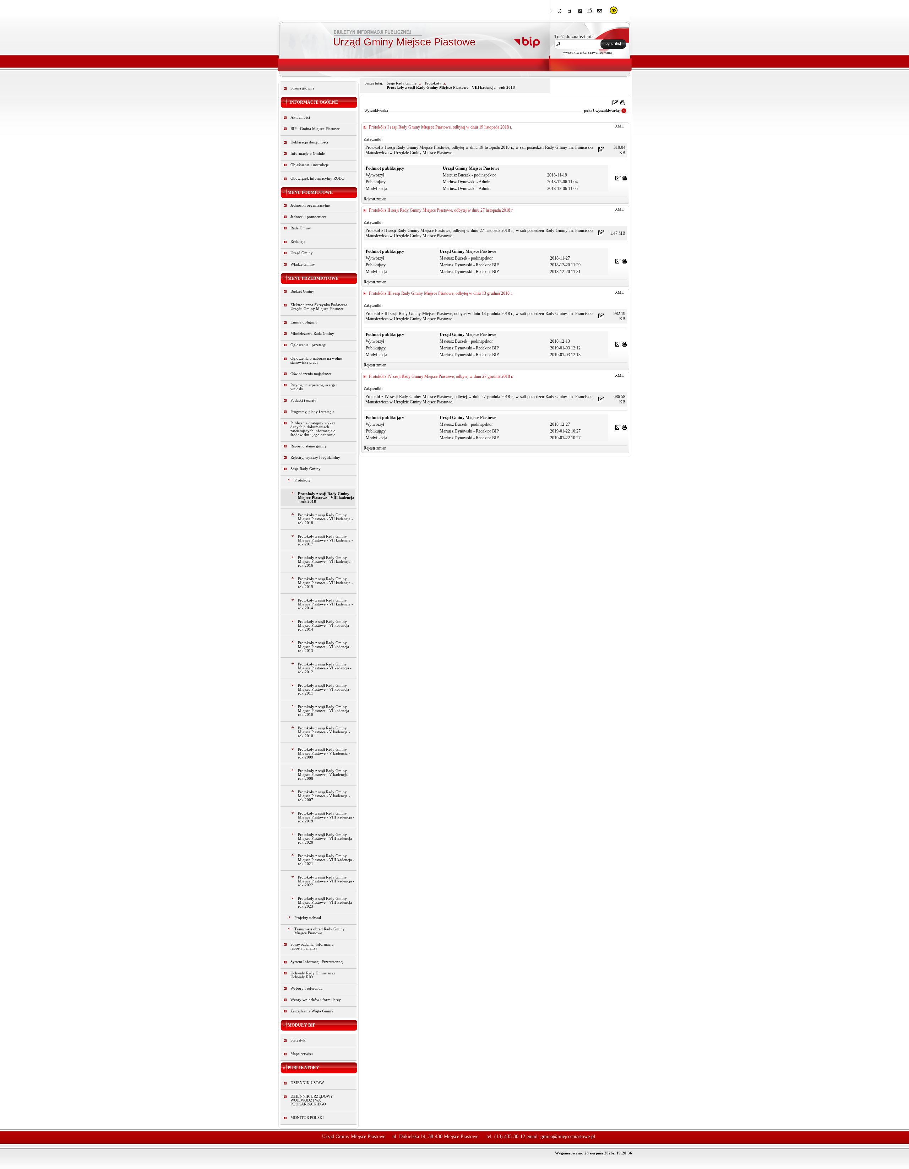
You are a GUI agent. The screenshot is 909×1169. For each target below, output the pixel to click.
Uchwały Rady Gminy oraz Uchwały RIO (312, 975)
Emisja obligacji (303, 322)
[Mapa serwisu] (570, 13)
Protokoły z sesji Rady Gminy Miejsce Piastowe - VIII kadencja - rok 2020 (326, 838)
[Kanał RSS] (580, 13)
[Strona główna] (560, 13)
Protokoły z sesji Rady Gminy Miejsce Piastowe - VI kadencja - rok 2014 (325, 625)
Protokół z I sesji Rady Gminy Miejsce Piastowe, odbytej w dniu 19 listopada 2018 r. (440, 127)
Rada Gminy (300, 228)
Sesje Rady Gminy (305, 469)
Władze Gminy (302, 264)
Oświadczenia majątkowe (311, 374)
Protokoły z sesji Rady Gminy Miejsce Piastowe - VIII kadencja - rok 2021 (326, 860)
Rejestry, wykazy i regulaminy (315, 458)
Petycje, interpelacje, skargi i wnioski (313, 387)
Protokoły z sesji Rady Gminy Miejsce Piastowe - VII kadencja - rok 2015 (325, 583)
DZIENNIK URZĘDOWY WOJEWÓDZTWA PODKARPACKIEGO (311, 1100)
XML (619, 126)
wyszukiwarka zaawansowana (587, 52)
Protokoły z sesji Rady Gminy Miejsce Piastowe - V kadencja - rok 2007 (324, 796)
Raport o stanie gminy (308, 446)
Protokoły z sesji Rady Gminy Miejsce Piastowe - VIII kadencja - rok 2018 (326, 498)
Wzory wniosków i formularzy (315, 1000)
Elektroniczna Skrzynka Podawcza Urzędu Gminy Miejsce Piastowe (318, 307)
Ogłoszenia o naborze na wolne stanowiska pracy (316, 360)
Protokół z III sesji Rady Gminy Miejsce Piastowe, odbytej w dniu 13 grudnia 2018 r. (441, 293)
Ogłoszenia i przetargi (308, 345)
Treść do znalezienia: (574, 36)
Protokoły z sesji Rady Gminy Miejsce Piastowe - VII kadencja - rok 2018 (325, 519)
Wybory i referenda (306, 988)
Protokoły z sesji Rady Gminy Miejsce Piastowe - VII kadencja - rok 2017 (325, 540)
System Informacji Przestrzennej (316, 962)
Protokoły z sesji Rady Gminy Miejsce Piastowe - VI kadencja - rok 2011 (325, 689)
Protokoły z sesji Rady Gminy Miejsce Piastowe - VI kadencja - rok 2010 (325, 711)
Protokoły (302, 480)
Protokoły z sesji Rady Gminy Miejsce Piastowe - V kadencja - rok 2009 (324, 753)
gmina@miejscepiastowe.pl (567, 1136)
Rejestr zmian (375, 198)
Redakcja (297, 242)
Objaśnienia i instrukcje (309, 165)
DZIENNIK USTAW (307, 1083)
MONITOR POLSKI (307, 1118)
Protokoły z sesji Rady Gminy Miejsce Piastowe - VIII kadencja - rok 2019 (326, 817)
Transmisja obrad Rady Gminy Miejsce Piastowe (319, 931)
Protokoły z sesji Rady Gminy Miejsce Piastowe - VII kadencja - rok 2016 (325, 561)
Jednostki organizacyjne (310, 205)
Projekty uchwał (307, 918)
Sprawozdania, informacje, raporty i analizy (312, 946)
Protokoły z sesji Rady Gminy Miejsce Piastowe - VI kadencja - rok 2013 (325, 647)
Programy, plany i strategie (312, 412)
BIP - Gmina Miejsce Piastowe (315, 129)
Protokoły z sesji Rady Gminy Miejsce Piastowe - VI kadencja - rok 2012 (325, 668)
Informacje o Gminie (307, 154)
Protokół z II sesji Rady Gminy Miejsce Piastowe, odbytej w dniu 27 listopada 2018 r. (441, 210)
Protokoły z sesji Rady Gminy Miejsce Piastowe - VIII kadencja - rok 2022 (326, 881)
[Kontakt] (600, 13)
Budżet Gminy (302, 291)
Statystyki (298, 1040)
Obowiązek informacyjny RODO (317, 178)
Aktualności (300, 117)
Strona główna (302, 88)
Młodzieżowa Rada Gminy (312, 334)
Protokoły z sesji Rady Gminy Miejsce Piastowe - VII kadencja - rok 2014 (325, 604)
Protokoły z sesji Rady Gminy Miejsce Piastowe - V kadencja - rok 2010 (324, 732)
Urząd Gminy (301, 253)
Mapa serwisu (301, 1054)
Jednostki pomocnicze (308, 217)
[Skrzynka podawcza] (590, 13)
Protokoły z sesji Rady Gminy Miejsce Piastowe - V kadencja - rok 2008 (324, 775)
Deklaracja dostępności (309, 142)
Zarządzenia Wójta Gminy (311, 1011)
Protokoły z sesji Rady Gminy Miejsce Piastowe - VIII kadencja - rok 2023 (326, 902)
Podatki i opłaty (303, 400)
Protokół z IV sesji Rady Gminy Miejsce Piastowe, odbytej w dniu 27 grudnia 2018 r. (441, 376)
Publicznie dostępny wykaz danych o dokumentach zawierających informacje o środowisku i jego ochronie (313, 429)
